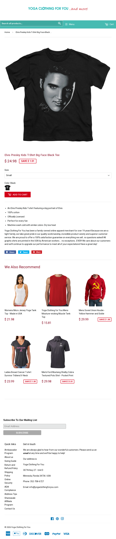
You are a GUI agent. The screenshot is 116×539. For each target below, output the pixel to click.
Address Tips (11, 494)
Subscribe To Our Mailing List (20, 420)
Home (7, 32)
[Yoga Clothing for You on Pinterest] (57, 519)
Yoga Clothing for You (20, 527)
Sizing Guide (10, 461)
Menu (71, 24)
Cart (111, 24)
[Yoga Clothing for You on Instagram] (62, 519)
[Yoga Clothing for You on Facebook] (52, 519)
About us (9, 457)
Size (7, 170)
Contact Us (10, 508)
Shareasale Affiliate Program (10, 501)
